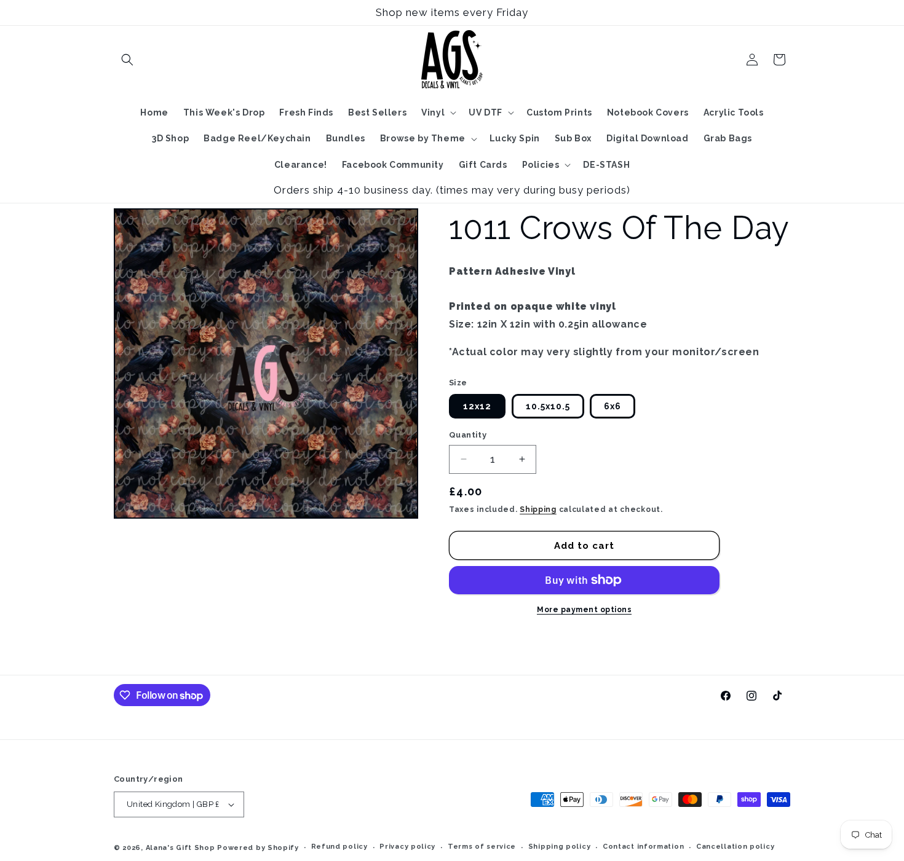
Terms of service (482, 847)
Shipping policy (559, 847)
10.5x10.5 (548, 406)
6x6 (612, 406)
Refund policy (339, 847)
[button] (127, 59)
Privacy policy (407, 847)
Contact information (643, 847)
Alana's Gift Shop (180, 848)
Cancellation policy (735, 847)
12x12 (477, 406)
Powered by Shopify (258, 848)
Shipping (538, 509)
